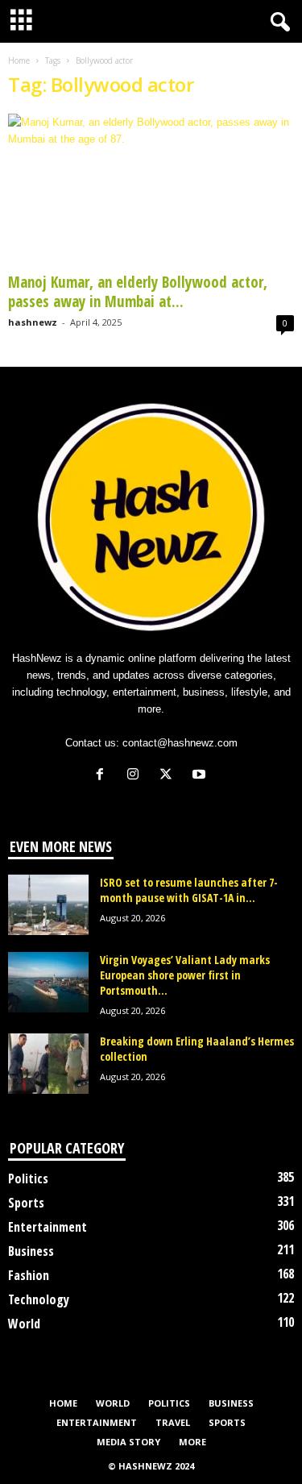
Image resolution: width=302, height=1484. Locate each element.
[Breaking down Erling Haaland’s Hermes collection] (48, 1063)
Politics (28, 1178)
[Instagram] (136, 776)
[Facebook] (103, 776)
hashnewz (32, 322)
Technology (38, 1299)
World (24, 1323)
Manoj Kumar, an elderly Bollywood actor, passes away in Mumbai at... (137, 292)
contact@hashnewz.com (180, 743)
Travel (172, 1422)
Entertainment (47, 1227)
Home (19, 60)
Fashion (28, 1275)
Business (31, 1251)
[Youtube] (201, 776)
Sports (26, 1203)
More (192, 1442)
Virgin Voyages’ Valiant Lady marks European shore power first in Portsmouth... (185, 975)
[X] (169, 776)
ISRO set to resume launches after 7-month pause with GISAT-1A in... (189, 890)
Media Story (128, 1442)
